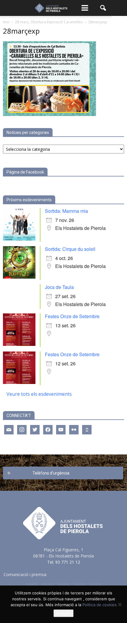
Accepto (63, 613)
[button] (103, 8)
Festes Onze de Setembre (72, 316)
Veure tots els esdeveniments (39, 394)
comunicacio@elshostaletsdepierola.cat (86, 574)
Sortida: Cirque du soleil (70, 249)
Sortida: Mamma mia (66, 210)
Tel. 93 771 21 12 (63, 562)
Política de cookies (99, 604)
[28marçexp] (49, 114)
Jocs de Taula (59, 287)
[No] (120, 604)
